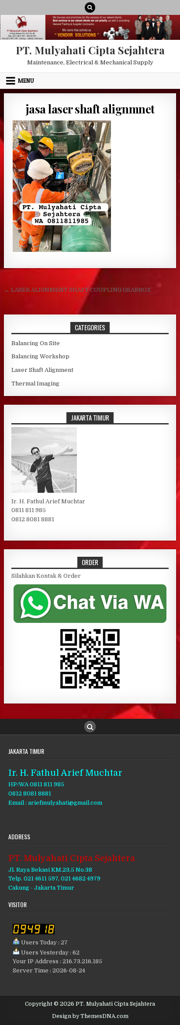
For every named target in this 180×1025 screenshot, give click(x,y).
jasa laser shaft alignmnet (90, 109)
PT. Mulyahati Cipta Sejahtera (90, 50)
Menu (26, 80)
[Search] (90, 7)
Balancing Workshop (40, 356)
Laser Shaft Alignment (42, 370)
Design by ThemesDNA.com (90, 1016)
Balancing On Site (35, 343)
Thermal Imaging (35, 383)
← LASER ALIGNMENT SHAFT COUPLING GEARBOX (77, 289)
